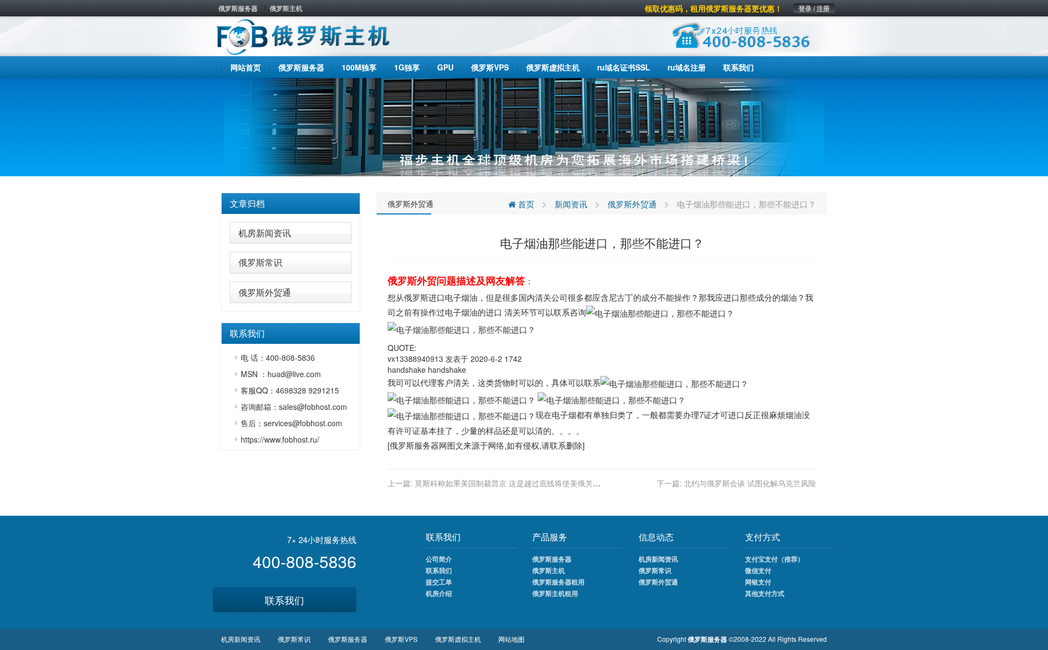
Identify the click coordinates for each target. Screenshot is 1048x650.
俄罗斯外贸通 (265, 292)
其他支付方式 (764, 593)
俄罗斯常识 (260, 262)
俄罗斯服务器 (238, 8)
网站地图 (511, 638)
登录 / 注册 (814, 8)
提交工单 (439, 582)
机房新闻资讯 (265, 232)
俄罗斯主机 (286, 8)
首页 (525, 204)
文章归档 (247, 203)
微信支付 (758, 570)
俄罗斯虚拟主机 (458, 638)
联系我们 (284, 600)
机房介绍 (439, 593)
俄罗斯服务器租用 (558, 582)
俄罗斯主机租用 (555, 593)
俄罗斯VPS (401, 638)
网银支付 (758, 582)
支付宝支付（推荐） (774, 559)
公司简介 (439, 559)
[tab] (291, 203)
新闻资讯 (571, 204)
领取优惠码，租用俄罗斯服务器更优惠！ (713, 8)
